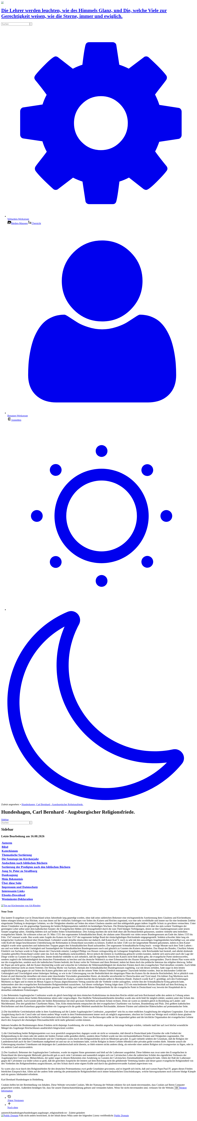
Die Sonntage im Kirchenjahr (20, 859)
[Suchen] (31, 24)
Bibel (5, 847)
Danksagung (10, 875)
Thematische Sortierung (17, 855)
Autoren (7, 842)
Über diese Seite (11, 883)
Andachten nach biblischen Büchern (24, 863)
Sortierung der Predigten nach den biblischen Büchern (36, 867)
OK (176, 1088)
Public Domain (121, 1115)
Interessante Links (13, 891)
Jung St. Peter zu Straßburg (19, 871)
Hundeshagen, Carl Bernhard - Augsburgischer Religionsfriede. (52, 804)
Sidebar (5, 819)
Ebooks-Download (13, 895)
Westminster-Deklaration (17, 899)
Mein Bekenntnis (12, 879)
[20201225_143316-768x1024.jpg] (20, 905)
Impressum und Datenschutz (20, 887)
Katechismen (10, 851)
